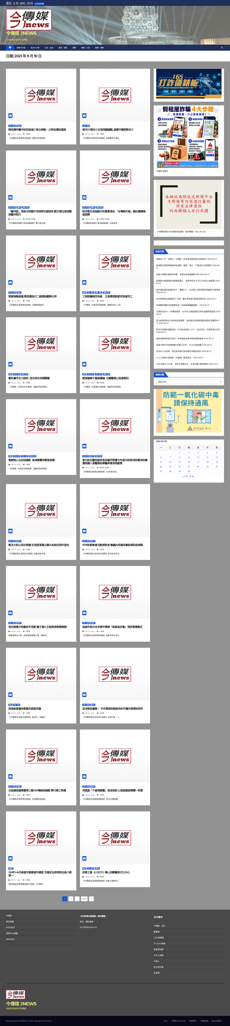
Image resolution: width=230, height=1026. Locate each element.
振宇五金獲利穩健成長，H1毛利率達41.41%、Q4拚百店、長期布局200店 (188, 330)
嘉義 (84, 292)
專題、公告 (85, 48)
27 (161, 471)
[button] (222, 48)
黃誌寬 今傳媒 (104, 468)
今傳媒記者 (204, 1021)
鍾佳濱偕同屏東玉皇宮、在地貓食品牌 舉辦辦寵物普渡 (179, 339)
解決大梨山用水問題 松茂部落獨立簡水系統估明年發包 (38, 545)
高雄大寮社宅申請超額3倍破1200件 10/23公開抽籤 (179, 345)
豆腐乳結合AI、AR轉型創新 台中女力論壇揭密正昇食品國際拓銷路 (185, 312)
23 (189, 467)
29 (179, 471)
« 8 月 (185, 476)
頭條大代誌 (21, 48)
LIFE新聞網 (159, 938)
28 (170, 471)
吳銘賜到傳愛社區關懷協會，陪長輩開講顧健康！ (177, 305)
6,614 (84, 899)
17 (198, 462)
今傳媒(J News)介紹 (178, 1021)
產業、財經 (63, 48)
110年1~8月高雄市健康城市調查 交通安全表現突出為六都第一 (40, 874)
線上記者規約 (216, 1021)
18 (207, 462)
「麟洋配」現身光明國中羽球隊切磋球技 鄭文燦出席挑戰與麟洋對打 (40, 213)
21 (170, 467)
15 (179, 462)
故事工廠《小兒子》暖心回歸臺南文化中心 (106, 872)
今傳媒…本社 (159, 926)
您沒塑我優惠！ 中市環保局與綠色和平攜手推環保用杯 (112, 708)
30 (189, 471)
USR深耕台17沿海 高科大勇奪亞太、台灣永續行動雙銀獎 (182, 364)
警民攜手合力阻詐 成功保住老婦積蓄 (29, 378)
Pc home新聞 (159, 944)
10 (198, 457)
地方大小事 (35, 48)
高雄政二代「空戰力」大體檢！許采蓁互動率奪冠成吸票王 (181, 259)
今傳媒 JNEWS (21, 33)
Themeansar (47, 1021)
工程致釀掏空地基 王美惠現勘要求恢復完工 (107, 296)
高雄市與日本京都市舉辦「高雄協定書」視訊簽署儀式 (112, 627)
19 (217, 462)
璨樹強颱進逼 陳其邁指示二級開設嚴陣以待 (32, 296)
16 (189, 462)
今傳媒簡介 (193, 1021)
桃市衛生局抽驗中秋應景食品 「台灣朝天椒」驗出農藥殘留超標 (113, 213)
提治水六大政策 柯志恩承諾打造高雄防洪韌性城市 (178, 351)
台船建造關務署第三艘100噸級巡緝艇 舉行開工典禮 (37, 790)
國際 (74, 48)
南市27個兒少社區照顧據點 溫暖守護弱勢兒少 (108, 129)
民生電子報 (158, 967)
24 (198, 467)
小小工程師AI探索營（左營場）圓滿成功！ (174, 358)
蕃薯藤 (157, 932)
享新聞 (157, 973)
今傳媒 (27, 134)
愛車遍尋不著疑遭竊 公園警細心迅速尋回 (105, 378)
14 (170, 462)
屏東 (10, 704)
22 (179, 467)
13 (161, 462)
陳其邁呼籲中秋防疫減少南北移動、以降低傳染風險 (37, 129)
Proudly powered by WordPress (17, 1021)
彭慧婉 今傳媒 (30, 219)
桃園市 (19, 207)
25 (207, 467)
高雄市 (19, 125)
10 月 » (192, 476)
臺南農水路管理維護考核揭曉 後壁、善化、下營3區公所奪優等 (184, 265)
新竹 (92, 456)
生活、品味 (49, 48)
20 (161, 467)
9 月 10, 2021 (16, 134)
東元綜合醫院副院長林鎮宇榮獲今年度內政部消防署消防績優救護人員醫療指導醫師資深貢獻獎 (114, 461)
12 (217, 457)
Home (166, 1021)
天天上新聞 (158, 955)
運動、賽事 (99, 48)
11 (207, 457)
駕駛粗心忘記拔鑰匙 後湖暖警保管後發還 (31, 460)
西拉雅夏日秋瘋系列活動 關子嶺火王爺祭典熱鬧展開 (37, 627)
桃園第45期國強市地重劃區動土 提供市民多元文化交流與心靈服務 (185, 281)
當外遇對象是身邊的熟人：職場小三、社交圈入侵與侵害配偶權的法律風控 (188, 290)
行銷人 (157, 961)
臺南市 (19, 623)
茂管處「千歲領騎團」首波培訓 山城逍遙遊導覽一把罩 (112, 790)
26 (217, 467)
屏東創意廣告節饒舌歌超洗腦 (24, 708)
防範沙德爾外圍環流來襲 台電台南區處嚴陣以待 (177, 274)
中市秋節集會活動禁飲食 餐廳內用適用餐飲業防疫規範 (112, 545)
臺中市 (19, 541)
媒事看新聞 (158, 949)
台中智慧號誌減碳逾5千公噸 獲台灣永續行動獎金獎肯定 (181, 299)
